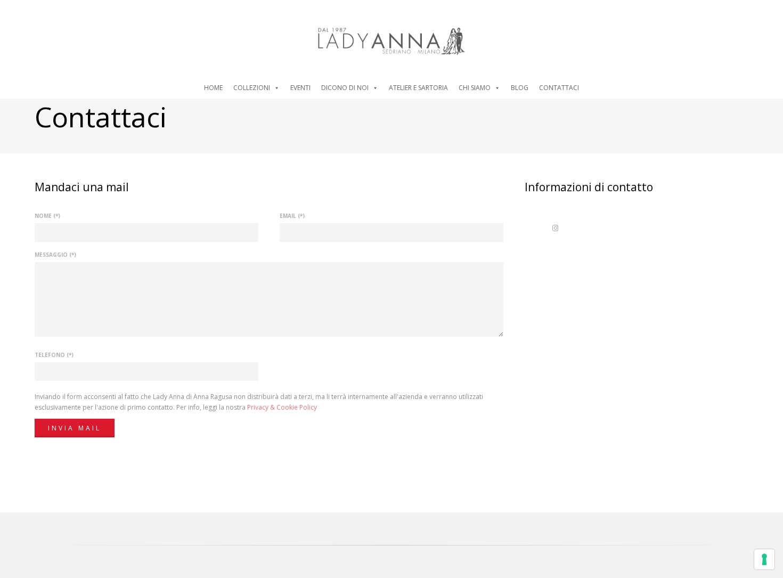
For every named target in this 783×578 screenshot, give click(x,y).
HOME (213, 87)
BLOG (519, 87)
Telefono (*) (54, 355)
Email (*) (292, 215)
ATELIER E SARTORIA (418, 87)
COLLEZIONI (251, 87)
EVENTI (300, 87)
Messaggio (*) (55, 254)
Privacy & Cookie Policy (282, 407)
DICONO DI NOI (345, 87)
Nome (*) (47, 215)
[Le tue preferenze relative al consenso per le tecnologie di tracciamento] (764, 559)
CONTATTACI (559, 87)
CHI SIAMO (475, 87)
